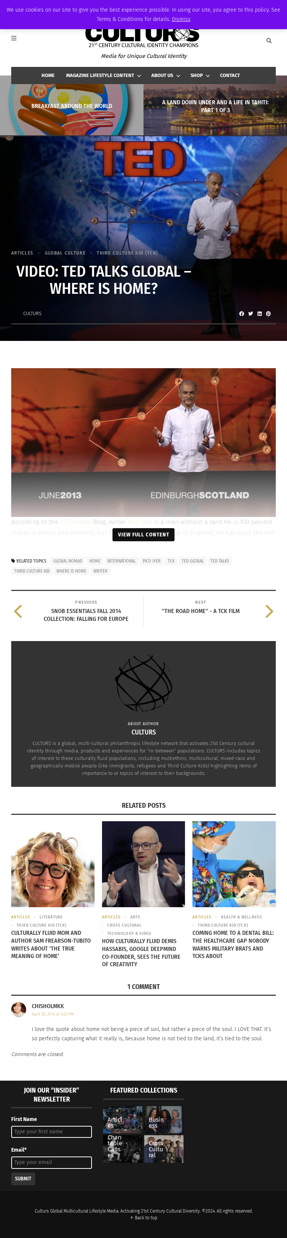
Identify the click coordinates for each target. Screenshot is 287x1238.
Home (48, 75)
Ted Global (193, 561)
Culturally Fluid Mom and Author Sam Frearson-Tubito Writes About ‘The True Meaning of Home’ (51, 944)
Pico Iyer (139, 522)
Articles (22, 252)
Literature (51, 917)
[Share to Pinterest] (268, 313)
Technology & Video (129, 933)
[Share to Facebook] (241, 313)
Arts (135, 917)
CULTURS (32, 313)
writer (100, 571)
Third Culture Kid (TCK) (127, 252)
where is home (71, 571)
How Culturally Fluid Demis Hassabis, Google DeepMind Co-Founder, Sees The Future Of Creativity (141, 952)
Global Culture (65, 252)
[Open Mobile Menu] (18, 40)
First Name (24, 1119)
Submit (23, 1179)
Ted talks (219, 561)
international (121, 561)
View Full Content (143, 534)
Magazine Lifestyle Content (100, 75)
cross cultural (124, 925)
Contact (230, 75)
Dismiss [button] (181, 19)
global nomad (67, 561)
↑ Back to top (143, 1217)
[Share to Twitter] (250, 313)
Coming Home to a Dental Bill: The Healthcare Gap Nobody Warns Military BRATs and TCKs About (233, 944)
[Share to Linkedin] (259, 313)
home (95, 561)
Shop (197, 75)
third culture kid (32, 571)
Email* (19, 1150)
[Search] (269, 40)
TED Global (76, 522)
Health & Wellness (241, 917)
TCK (171, 561)
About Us (162, 75)
